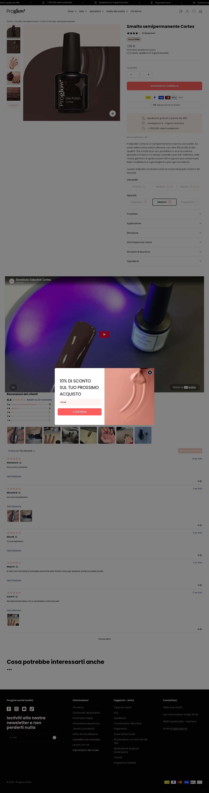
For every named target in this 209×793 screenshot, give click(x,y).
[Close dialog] (150, 372)
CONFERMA (79, 412)
